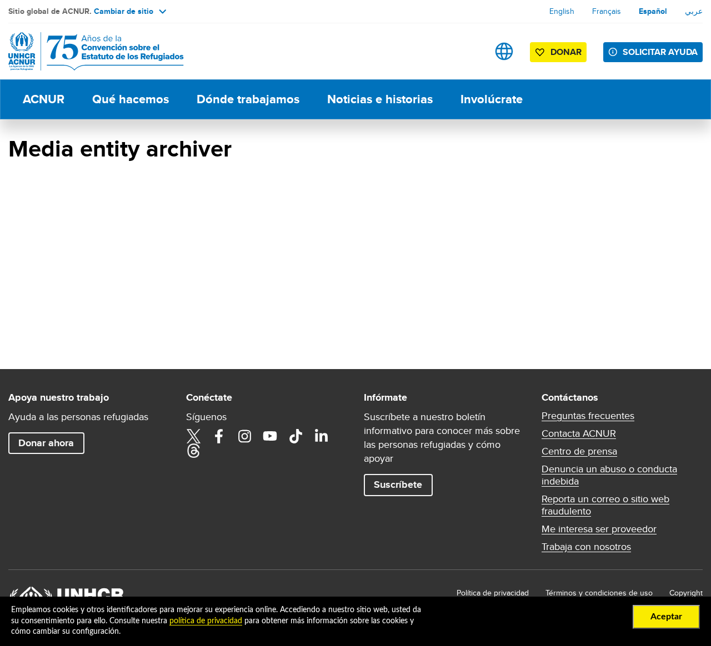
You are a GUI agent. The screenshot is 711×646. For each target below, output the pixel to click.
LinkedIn (321, 436)
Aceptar (666, 616)
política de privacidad (205, 621)
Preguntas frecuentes (588, 416)
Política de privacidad (493, 592)
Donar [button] (566, 52)
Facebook (219, 436)
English (561, 11)
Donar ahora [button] (46, 443)
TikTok (295, 436)
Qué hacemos (130, 99)
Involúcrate (491, 99)
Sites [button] (504, 51)
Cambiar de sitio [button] (123, 11)
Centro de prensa (579, 451)
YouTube (270, 436)
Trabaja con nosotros (586, 547)
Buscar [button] (469, 51)
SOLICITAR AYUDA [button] (660, 52)
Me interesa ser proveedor (599, 529)
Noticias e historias (380, 99)
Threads (193, 450)
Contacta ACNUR (579, 433)
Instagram (244, 436)
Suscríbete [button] (398, 484)
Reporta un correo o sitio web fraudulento (605, 505)
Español (653, 11)
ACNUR (43, 99)
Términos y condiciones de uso (599, 592)
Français (606, 11)
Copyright (686, 592)
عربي (694, 11)
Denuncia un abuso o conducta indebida (609, 475)
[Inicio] (86, 51)
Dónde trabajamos (248, 99)
